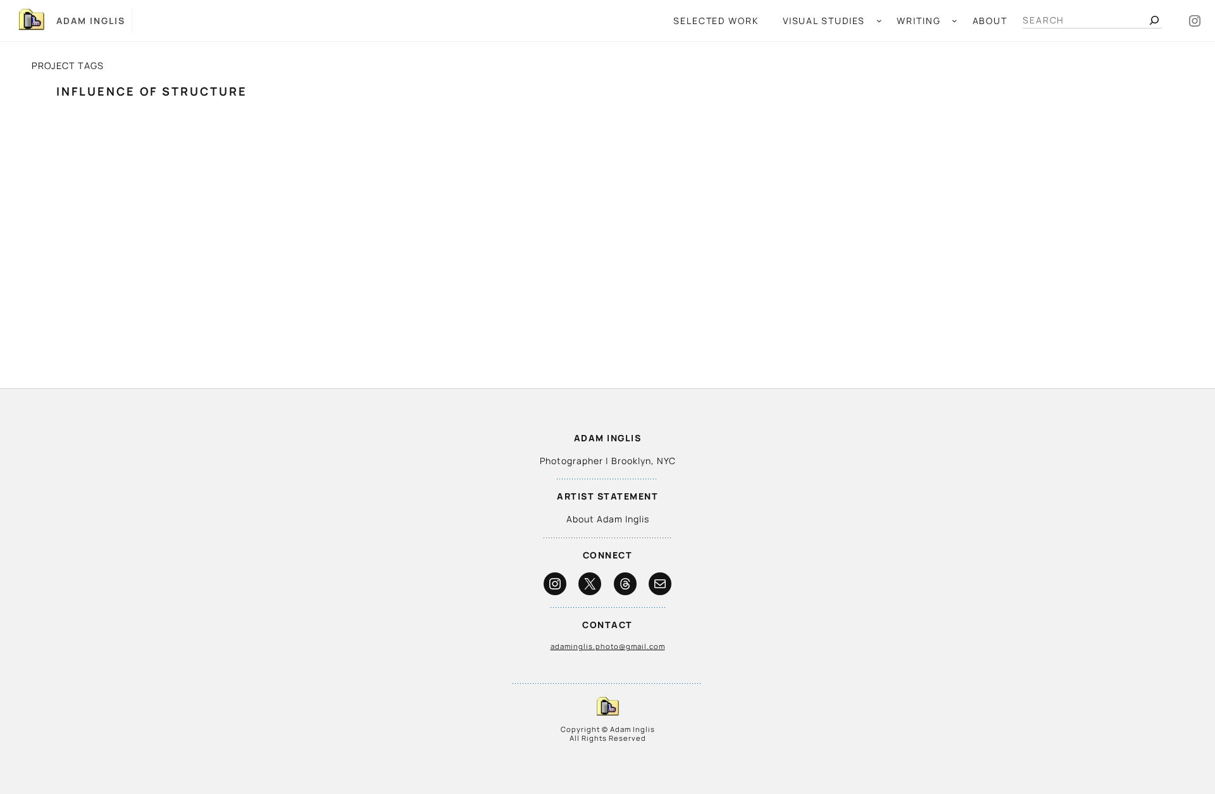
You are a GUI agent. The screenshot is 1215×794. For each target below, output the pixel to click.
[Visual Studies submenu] (879, 20)
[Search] (1154, 20)
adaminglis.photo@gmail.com (608, 646)
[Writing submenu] (954, 20)
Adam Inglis (90, 21)
